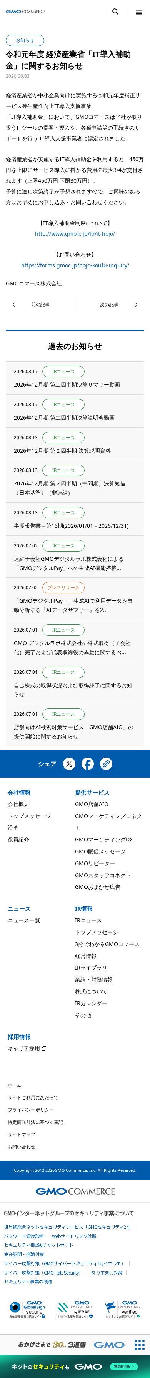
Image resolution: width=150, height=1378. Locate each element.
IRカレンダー (91, 1003)
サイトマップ (21, 1134)
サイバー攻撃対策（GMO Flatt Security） (43, 1272)
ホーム (15, 1085)
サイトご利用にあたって (33, 1097)
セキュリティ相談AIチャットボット (38, 1244)
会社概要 (18, 804)
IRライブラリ (91, 967)
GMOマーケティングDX (104, 839)
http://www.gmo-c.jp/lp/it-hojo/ (75, 233)
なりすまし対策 (106, 1272)
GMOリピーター (95, 863)
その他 (83, 1015)
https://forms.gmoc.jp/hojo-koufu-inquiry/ (75, 265)
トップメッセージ (29, 816)
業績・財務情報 (94, 979)
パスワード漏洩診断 (24, 1236)
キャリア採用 (24, 1048)
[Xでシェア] (69, 767)
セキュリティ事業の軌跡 (28, 1281)
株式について (91, 991)
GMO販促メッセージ (100, 851)
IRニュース (88, 920)
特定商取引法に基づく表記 (35, 1122)
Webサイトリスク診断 (74, 1236)
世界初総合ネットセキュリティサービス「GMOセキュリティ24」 (68, 1226)
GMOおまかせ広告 (97, 886)
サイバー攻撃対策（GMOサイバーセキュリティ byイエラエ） (64, 1263)
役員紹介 (18, 839)
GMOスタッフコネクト (103, 875)
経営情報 (86, 956)
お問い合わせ (21, 1146)
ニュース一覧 (24, 920)
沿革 (13, 827)
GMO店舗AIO (91, 804)
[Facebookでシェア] (88, 767)
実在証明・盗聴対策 (24, 1254)
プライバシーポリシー (31, 1109)
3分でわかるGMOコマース (107, 944)
